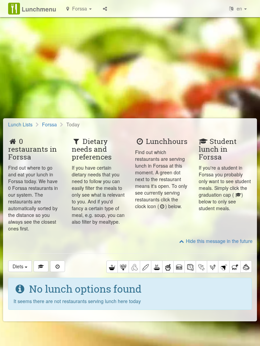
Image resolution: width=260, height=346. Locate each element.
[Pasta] (156, 267)
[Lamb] (235, 267)
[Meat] (224, 267)
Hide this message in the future (219, 241)
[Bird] (212, 267)
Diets (19, 266)
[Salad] (123, 267)
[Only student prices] (41, 266)
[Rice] (168, 267)
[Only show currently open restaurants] (57, 266)
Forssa (49, 124)
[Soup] (112, 267)
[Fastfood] (179, 267)
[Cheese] (190, 267)
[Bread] (145, 267)
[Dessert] (246, 267)
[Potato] (134, 267)
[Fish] (201, 267)
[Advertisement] (130, 71)
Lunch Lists (20, 124)
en (239, 8)
